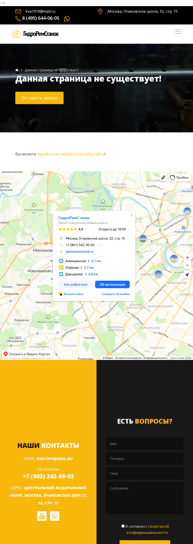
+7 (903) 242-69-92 (48, 476)
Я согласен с (147, 529)
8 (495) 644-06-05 (40, 18)
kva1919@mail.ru (40, 11)
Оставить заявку (39, 98)
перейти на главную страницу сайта (71, 154)
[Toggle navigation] (178, 31)
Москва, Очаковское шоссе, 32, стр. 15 (143, 11)
